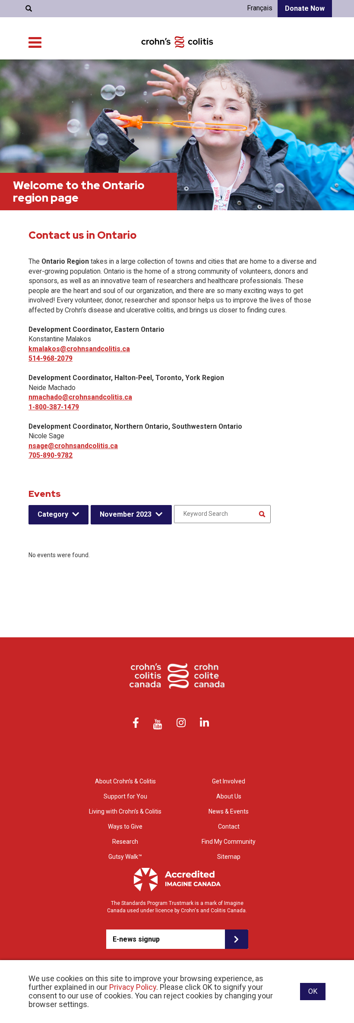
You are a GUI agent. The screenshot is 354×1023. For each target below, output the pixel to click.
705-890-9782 (50, 455)
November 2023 (126, 514)
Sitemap (228, 856)
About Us (228, 796)
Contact (229, 826)
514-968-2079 (50, 358)
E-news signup (136, 939)
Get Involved (228, 781)
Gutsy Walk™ (125, 856)
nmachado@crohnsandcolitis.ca (80, 397)
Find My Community (229, 841)
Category (53, 514)
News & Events (229, 811)
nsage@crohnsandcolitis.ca (73, 446)
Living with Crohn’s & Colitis (125, 811)
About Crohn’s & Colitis (125, 781)
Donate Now (305, 8)
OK (312, 991)
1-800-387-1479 (53, 407)
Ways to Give (125, 826)
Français (259, 8)
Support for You (125, 796)
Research (125, 841)
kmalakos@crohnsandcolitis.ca (79, 349)
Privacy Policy (132, 987)
